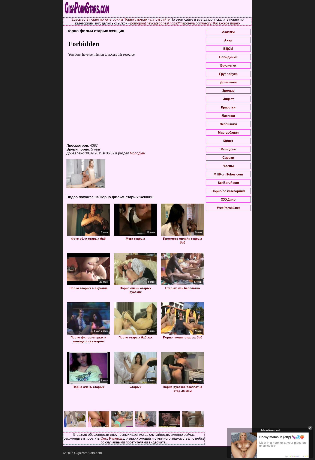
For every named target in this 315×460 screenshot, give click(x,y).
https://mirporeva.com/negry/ (191, 23)
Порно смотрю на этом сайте (147, 19)
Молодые (137, 153)
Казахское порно (226, 23)
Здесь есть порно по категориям (97, 19)
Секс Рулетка (111, 438)
